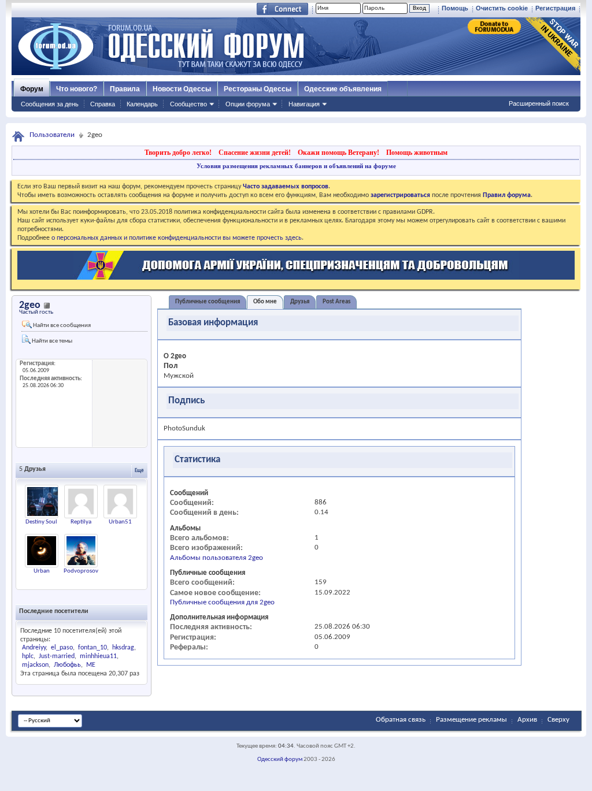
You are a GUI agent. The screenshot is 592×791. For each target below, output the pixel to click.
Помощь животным (416, 152)
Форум (31, 89)
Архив (527, 719)
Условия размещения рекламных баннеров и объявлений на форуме (296, 165)
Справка (102, 104)
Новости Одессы (182, 89)
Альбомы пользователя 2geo (216, 558)
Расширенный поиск (539, 103)
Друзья (299, 302)
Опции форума (247, 104)
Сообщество (188, 104)
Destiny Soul (41, 522)
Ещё (139, 470)
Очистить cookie (502, 8)
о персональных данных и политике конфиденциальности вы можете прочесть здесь (176, 238)
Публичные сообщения (207, 302)
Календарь (142, 104)
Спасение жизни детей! (255, 152)
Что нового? (76, 89)
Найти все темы (51, 341)
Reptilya (81, 522)
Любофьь (67, 665)
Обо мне (265, 302)
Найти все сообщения (61, 325)
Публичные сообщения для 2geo (222, 602)
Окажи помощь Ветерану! (338, 152)
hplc (28, 656)
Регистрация (555, 8)
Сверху (558, 719)
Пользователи (52, 135)
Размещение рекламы (471, 719)
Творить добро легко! (178, 152)
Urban (42, 571)
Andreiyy (34, 647)
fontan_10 (92, 647)
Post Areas (336, 302)
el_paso (62, 647)
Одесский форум (279, 759)
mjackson (35, 665)
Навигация (304, 104)
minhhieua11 (98, 656)
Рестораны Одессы (257, 89)
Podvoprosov (81, 571)
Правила (125, 89)
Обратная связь (401, 719)
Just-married (57, 656)
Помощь (455, 8)
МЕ (90, 665)
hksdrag (123, 647)
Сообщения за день (50, 104)
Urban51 (120, 522)
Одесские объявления (343, 89)
